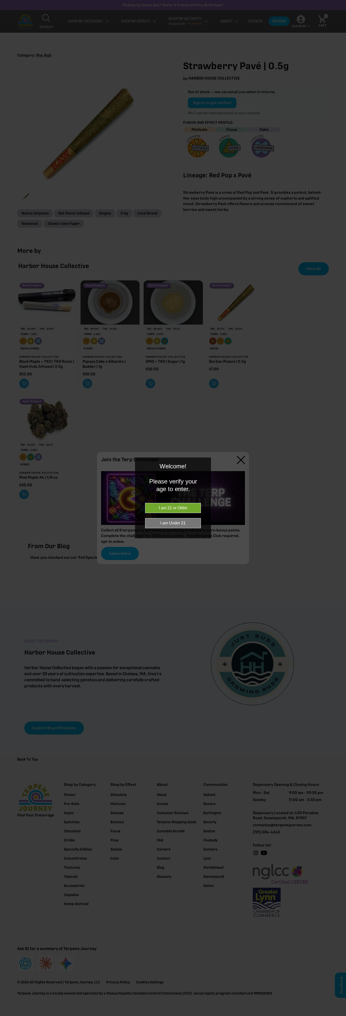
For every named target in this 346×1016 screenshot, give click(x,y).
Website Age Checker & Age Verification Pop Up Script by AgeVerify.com (339, 1014)
